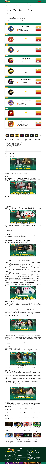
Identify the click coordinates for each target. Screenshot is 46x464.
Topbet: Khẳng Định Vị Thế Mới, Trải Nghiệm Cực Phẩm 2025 (36, 427)
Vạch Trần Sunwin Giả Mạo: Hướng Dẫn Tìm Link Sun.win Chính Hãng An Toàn (9, 427)
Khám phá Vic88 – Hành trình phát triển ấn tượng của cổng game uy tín (18, 439)
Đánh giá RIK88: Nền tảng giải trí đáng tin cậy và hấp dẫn (9, 438)
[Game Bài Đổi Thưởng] (7, 1)
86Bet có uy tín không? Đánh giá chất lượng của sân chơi (27, 438)
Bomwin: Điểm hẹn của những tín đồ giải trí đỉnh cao (18, 427)
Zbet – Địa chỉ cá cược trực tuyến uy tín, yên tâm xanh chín (27, 427)
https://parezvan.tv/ (31, 451)
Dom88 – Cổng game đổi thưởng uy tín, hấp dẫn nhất (36, 438)
